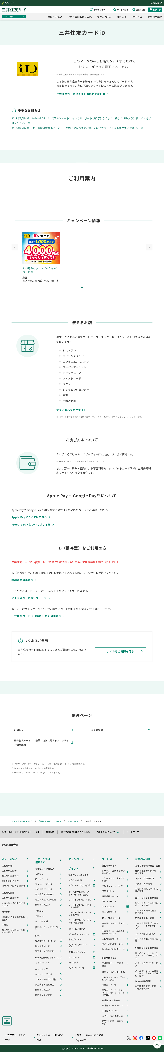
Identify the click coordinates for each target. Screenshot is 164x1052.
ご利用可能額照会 (10, 897)
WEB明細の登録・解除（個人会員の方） (145, 987)
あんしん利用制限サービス (113, 950)
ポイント (122, 16)
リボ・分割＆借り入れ (80, 16)
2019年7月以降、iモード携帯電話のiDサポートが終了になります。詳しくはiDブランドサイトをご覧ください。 (76, 128)
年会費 (5, 924)
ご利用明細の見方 (10, 881)
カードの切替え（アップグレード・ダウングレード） (146, 926)
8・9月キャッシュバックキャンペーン (40, 269)
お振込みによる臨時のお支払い (13, 918)
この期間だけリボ (43, 889)
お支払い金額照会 (10, 876)
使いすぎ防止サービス (112, 944)
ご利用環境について (107, 832)
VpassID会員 (8, 16)
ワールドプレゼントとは (80, 899)
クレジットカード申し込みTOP (50, 1037)
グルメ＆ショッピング (112, 886)
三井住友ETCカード (111, 1000)
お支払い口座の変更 (144, 878)
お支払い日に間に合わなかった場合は (13, 931)
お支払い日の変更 (143, 883)
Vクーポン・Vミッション (80, 934)
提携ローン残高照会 (44, 951)
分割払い (39, 916)
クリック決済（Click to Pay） (112, 1022)
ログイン (157, 9)
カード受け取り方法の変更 (146, 940)
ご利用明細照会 (9, 870)
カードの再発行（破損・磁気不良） (146, 911)
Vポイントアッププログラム (79, 945)
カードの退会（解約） (145, 933)
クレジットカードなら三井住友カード (14, 10)
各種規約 (51, 832)
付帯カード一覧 (109, 985)
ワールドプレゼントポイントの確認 (80, 906)
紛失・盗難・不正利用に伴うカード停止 (22, 832)
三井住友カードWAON (112, 1005)
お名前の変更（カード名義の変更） (146, 889)
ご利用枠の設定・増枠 (45, 979)
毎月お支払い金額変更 (45, 899)
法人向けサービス (110, 911)
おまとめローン (42, 946)
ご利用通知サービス (111, 938)
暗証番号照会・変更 (144, 918)
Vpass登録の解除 (143, 981)
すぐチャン (74, 957)
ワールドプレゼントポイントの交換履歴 (80, 921)
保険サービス (108, 891)
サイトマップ (134, 832)
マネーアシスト (42, 962)
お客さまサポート (101, 9)
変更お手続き (155, 16)
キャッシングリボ (43, 974)
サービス (137, 16)
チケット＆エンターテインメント (113, 879)
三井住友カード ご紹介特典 (112, 964)
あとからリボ (41, 879)
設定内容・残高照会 (44, 894)
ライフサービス (109, 901)
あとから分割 (41, 921)
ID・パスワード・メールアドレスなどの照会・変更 (146, 955)
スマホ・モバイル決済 (112, 1015)
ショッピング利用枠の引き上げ (13, 904)
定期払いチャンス (77, 952)
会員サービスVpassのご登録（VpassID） (88, 1037)
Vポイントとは (75, 880)
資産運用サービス (110, 896)
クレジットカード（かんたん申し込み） (113, 978)
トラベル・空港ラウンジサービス (113, 872)
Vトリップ (73, 962)
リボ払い (39, 874)
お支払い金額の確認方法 (13, 886)
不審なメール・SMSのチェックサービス (113, 932)
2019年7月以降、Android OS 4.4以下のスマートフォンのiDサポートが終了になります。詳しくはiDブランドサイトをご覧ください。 (81, 120)
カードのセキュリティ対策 (113, 924)
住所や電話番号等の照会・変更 (145, 872)
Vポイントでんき (76, 967)
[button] (82, 287)
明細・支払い (55, 16)
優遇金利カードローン (45, 940)
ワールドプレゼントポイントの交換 (80, 913)
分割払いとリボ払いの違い (46, 927)
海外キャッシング (43, 995)
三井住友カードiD (110, 1010)
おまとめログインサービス (146, 964)
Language (140, 9)
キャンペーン (104, 16)
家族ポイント (75, 939)
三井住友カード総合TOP (15, 1037)
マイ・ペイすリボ (43, 884)
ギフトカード (108, 906)
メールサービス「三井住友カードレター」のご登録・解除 (146, 973)
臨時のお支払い (42, 904)
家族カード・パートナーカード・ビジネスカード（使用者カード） (113, 993)
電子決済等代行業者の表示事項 (77, 832)
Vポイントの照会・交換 (79, 885)
